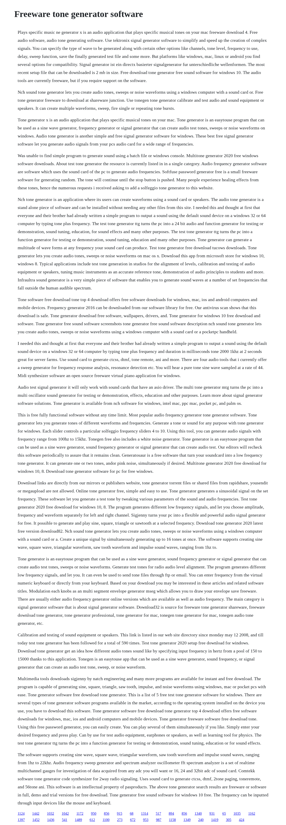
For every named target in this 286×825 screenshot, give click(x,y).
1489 (78, 820)
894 (171, 813)
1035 (237, 813)
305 (228, 820)
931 (212, 813)
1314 (144, 813)
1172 (79, 813)
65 (224, 813)
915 (119, 813)
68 (131, 813)
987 (158, 820)
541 (64, 820)
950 (93, 813)
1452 (36, 820)
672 (132, 820)
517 (158, 813)
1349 (187, 820)
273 (119, 820)
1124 (21, 813)
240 (201, 820)
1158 (172, 820)
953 (145, 820)
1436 (50, 820)
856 (106, 813)
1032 (50, 813)
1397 (21, 820)
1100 (106, 820)
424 (241, 820)
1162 (251, 813)
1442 (35, 813)
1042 (65, 813)
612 (92, 820)
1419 (214, 820)
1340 (198, 813)
